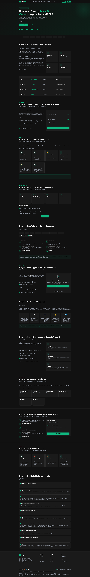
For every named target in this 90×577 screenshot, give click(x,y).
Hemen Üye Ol (32, 24)
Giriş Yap (64, 1)
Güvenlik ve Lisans (64, 556)
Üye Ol (69, 1)
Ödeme (48, 1)
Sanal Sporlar (42, 563)
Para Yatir (51, 561)
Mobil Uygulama (64, 559)
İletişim (63, 563)
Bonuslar (45, 1)
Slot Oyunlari (41, 559)
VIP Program (41, 564)
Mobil (52, 1)
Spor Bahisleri (35, 1)
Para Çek (51, 563)
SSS (54, 1)
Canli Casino (40, 1)
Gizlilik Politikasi (64, 564)
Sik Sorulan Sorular (64, 561)
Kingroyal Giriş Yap (23, 24)
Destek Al (51, 564)
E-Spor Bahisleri (42, 561)
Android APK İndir (58, 286)
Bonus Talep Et (45, 216)
